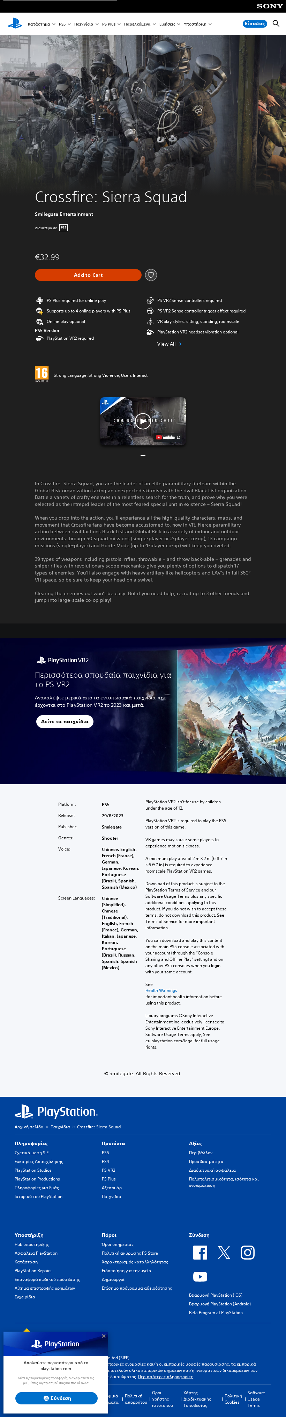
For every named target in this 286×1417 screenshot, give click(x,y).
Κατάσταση (26, 1262)
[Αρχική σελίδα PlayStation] (15, 23)
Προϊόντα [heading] (113, 1143)
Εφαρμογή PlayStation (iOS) (215, 1295)
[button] (143, 421)
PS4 (105, 1161)
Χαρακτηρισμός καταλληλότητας (135, 1262)
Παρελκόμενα (137, 24)
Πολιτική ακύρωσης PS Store (130, 1253)
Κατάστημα (39, 24)
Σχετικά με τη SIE (31, 1153)
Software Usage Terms (256, 1399)
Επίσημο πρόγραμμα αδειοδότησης (137, 1288)
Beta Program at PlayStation (216, 1313)
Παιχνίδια (83, 24)
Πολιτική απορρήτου (136, 1399)
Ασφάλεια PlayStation (36, 1253)
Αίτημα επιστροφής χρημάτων (45, 1288)
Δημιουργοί (113, 1279)
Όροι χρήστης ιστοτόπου (162, 1399)
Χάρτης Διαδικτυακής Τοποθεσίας (197, 1399)
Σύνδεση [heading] (199, 1235)
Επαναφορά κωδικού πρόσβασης (47, 1279)
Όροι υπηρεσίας (118, 1244)
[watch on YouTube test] (167, 437)
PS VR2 (108, 1170)
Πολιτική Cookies (233, 1399)
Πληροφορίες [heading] (31, 1143)
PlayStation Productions (37, 1179)
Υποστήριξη (195, 24)
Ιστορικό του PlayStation (38, 1196)
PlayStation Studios (33, 1170)
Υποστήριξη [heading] (29, 1235)
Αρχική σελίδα (29, 1127)
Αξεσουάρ (112, 1188)
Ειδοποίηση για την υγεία (126, 1271)
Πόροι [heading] (109, 1235)
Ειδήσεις (167, 24)
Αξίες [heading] (195, 1143)
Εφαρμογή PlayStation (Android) (220, 1304)
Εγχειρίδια (25, 1297)
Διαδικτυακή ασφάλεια (212, 1170)
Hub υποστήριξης (32, 1244)
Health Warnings (161, 990)
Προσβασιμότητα (206, 1161)
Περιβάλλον (200, 1153)
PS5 (62, 24)
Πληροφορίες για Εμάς (37, 1188)
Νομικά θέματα (111, 1399)
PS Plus (108, 24)
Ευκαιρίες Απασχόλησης (39, 1161)
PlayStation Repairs (33, 1271)
